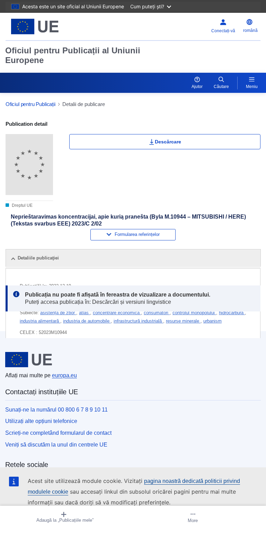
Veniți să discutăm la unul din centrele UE (56, 445)
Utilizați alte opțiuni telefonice (41, 421)
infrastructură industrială (138, 321)
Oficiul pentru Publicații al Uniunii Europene (72, 55)
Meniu (252, 86)
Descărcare (168, 141)
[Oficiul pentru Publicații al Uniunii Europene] (50, 26)
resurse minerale (183, 321)
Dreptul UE (22, 205)
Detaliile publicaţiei (38, 258)
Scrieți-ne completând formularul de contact (58, 433)
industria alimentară (40, 321)
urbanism (212, 321)
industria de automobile (87, 321)
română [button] (250, 30)
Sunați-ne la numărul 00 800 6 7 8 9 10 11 (56, 410)
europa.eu (64, 375)
